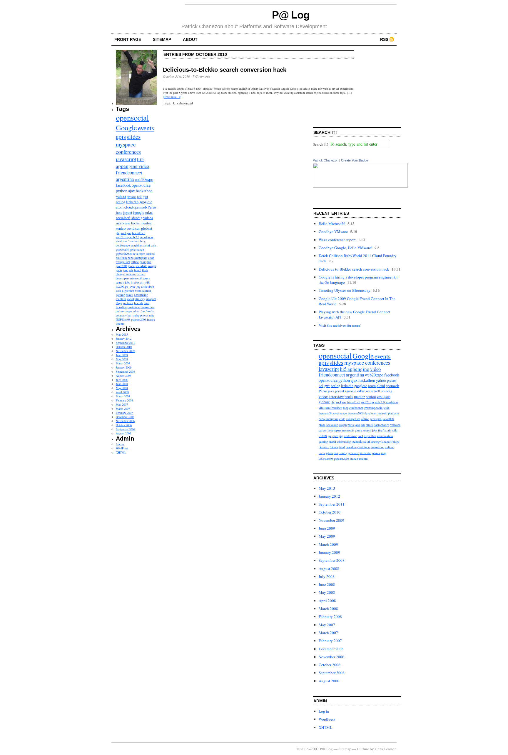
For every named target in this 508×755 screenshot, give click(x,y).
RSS (384, 39)
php (118, 233)
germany (121, 315)
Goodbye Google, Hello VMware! (345, 247)
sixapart (151, 299)
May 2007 (122, 404)
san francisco (131, 241)
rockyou (126, 233)
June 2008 (122, 384)
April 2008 (122, 392)
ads (131, 270)
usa (149, 262)
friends (138, 303)
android (150, 253)
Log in (120, 444)
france (151, 319)
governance (137, 249)
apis (121, 136)
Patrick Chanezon (325, 160)
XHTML (121, 452)
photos (144, 315)
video (143, 166)
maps (129, 311)
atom (119, 207)
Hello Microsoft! (332, 223)
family (150, 311)
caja (153, 245)
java (119, 212)
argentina (125, 179)
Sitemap (162, 39)
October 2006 (124, 425)
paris (119, 270)
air (142, 282)
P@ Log (291, 15)
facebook (123, 185)
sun (137, 228)
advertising (141, 295)
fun (143, 311)
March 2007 (123, 408)
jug (138, 286)
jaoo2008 (121, 266)
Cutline (363, 748)
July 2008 (122, 380)
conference (123, 245)
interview (123, 223)
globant (146, 228)
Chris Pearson (386, 748)
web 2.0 (134, 237)
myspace (126, 144)
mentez (146, 223)
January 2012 (123, 338)
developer (139, 253)
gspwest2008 (124, 253)
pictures (128, 303)
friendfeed (138, 233)
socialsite (141, 266)
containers (134, 307)
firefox (135, 282)
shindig (136, 217)
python (121, 191)
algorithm (128, 291)
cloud (128, 207)
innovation (147, 307)
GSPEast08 (123, 319)
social (130, 299)
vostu (130, 228)
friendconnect (129, 172)
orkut (149, 212)
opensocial (132, 117)
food (146, 303)
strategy (140, 299)
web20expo (144, 179)
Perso (152, 207)
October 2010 (124, 347)
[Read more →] (172, 97)
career (141, 274)
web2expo (122, 237)
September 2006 (125, 429)
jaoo (125, 270)
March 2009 (123, 363)
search (120, 282)
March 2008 (123, 396)
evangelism (123, 262)
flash (145, 270)
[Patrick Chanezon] (360, 186)
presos (131, 196)
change (120, 274)
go (126, 286)
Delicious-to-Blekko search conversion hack (224, 69)
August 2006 (123, 433)
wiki (147, 282)
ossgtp (152, 266)
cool (118, 291)
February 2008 (124, 400)
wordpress (146, 237)
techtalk (121, 299)
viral (119, 241)
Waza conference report (337, 239)
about (190, 39)
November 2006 (125, 421)
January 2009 (123, 367)
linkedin (132, 201)
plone (131, 266)
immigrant (140, 258)
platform (121, 258)
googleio (145, 201)
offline (135, 262)
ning (151, 315)
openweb (140, 207)
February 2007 (124, 413)
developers (122, 278)
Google (126, 127)
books (135, 223)
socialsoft (123, 217)
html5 (137, 270)
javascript (126, 159)
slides (134, 137)
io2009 (120, 286)
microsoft (136, 278)
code (151, 258)
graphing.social (140, 245)
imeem (120, 323)
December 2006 (125, 417)
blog (143, 241)
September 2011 (125, 343)
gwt (145, 196)
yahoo (121, 196)
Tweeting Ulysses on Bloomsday (344, 290)
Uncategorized (183, 103)
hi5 (140, 159)
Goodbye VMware (333, 231)
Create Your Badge (354, 160)
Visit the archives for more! (340, 325)
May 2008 (122, 388)
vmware (131, 274)
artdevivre (147, 286)
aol (139, 196)
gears (143, 262)
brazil (129, 295)
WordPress (122, 448)
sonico (121, 228)
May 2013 (122, 334)
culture (120, 311)
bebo (130, 258)
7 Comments (201, 76)
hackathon (144, 191)
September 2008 (125, 371)
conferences (128, 151)
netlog (120, 201)
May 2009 (122, 359)
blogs (119, 303)
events (146, 127)
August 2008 (123, 376)
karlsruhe (133, 315)
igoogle (138, 212)
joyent (127, 212)
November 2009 (125, 351)
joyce (132, 286)
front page (127, 39)
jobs (127, 282)
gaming (120, 295)
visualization (143, 291)
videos (148, 217)
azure (146, 278)
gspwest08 (122, 249)
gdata (136, 311)
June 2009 (122, 355)
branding (121, 307)
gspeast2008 (138, 319)
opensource (141, 185)
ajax (131, 191)
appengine (127, 166)
